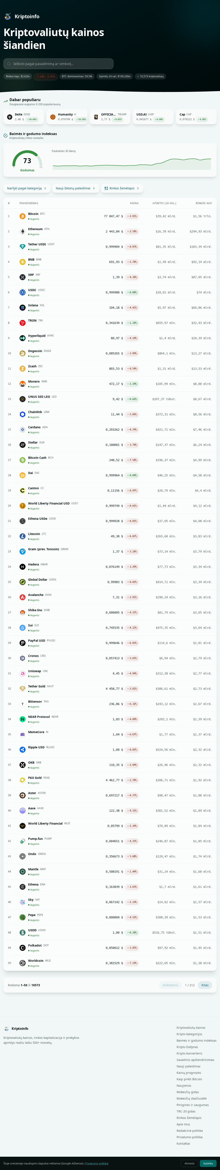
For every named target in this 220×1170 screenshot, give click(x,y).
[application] (132, 162)
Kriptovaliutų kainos (191, 1028)
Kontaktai (183, 1143)
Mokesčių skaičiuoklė (192, 1098)
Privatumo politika (190, 1137)
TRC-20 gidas (186, 1111)
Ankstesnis (170, 985)
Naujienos (184, 1085)
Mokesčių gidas (188, 1092)
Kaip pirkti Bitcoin (189, 1079)
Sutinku (208, 1163)
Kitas (205, 985)
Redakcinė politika (190, 1131)
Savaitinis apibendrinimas (195, 1060)
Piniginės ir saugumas (193, 1105)
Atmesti (189, 1163)
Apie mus (183, 1124)
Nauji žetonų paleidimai (73, 188)
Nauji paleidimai (188, 1066)
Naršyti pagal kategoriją (24, 188)
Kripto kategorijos (189, 1034)
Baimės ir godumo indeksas (197, 1040)
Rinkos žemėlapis (122, 188)
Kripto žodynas (187, 1047)
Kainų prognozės (189, 1073)
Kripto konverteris (189, 1053)
